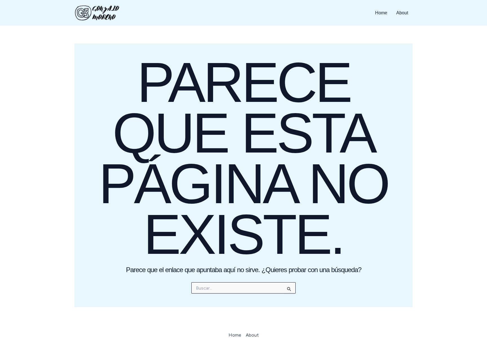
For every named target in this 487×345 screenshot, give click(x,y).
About (402, 12)
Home (381, 12)
